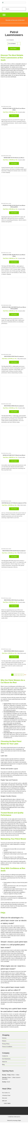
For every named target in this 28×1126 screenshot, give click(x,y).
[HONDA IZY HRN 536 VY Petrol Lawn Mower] (14, 427)
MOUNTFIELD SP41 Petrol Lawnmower (14, 356)
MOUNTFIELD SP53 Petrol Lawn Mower (14, 600)
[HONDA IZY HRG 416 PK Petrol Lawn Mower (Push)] (14, 80)
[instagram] (12, 1109)
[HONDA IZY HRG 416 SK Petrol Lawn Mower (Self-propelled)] (14, 177)
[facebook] (7, 1109)
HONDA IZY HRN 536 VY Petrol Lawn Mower (14, 455)
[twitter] (9, 1109)
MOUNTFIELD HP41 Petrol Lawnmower (14, 651)
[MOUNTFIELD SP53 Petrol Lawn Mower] (14, 572)
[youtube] (18, 1109)
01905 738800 (7, 1103)
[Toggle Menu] (4, 15)
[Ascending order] (20, 40)
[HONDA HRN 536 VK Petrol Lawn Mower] (14, 130)
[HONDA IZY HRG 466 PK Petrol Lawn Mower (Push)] (14, 227)
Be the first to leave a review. (6, 106)
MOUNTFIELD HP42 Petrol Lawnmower (14, 405)
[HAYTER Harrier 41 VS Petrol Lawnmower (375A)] (14, 475)
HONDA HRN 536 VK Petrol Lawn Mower (14, 157)
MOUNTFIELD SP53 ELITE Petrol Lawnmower (14, 550)
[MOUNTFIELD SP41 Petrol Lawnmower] (14, 328)
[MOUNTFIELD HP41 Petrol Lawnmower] (14, 623)
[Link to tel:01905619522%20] (2, 1103)
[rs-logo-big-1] (14, 2)
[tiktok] (15, 1109)
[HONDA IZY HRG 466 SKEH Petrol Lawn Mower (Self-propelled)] (14, 279)
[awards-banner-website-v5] (14, 23)
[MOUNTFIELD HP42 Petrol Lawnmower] (14, 378)
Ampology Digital (17, 1120)
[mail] (21, 1109)
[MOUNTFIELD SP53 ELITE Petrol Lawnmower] (14, 523)
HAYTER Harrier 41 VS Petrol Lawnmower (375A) (14, 503)
